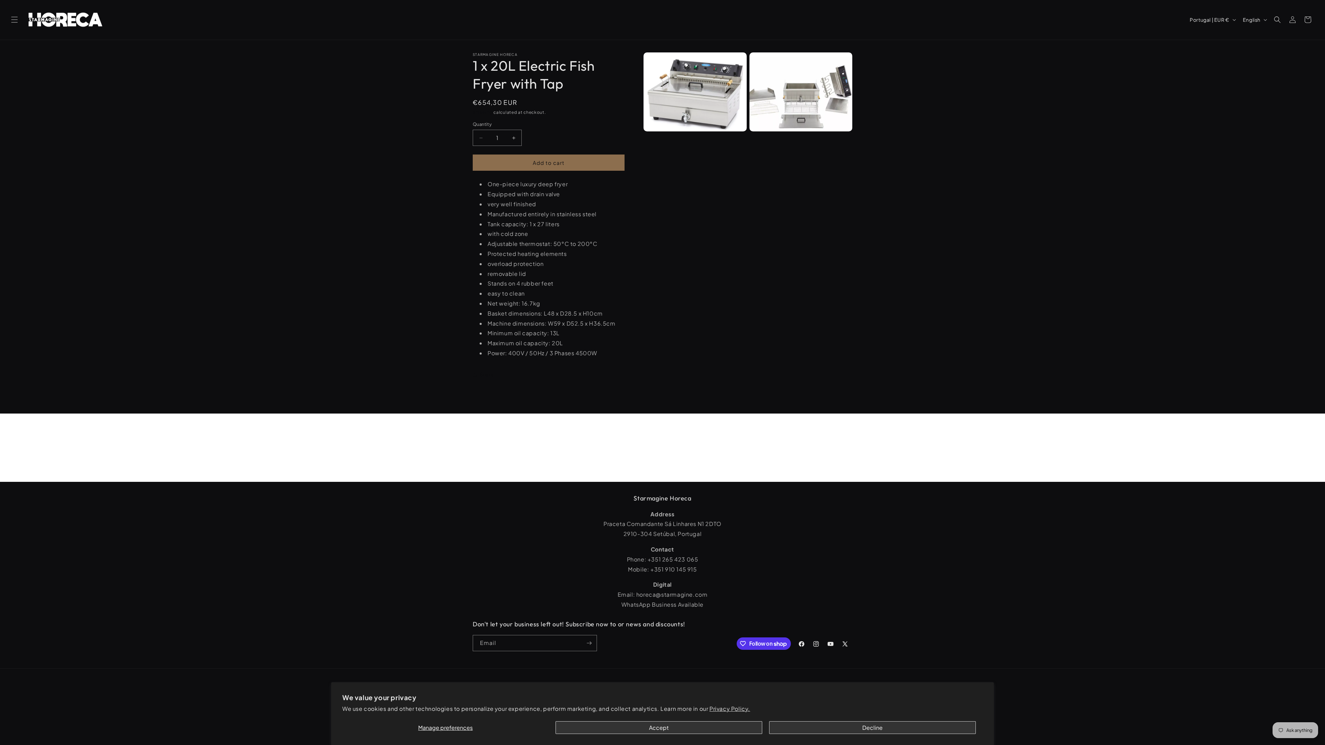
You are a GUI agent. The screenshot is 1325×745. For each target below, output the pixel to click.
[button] (14, 19)
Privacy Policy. (729, 708)
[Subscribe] (589, 643)
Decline (872, 727)
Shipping (483, 112)
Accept (659, 727)
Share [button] (487, 374)
